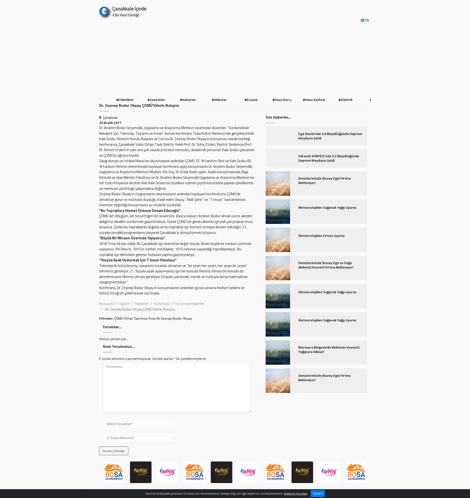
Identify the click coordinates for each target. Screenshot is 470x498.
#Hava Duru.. (251, 99)
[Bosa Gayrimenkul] (114, 472)
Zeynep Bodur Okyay (176, 318)
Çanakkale (110, 117)
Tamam (318, 493)
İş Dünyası (162, 303)
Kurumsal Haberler (189, 303)
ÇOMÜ (118, 318)
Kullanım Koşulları (295, 493)
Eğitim (125, 303)
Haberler (142, 303)
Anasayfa (106, 303)
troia (144, 318)
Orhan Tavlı (132, 318)
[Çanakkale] (104, 10)
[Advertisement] (235, 59)
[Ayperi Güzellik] (141, 472)
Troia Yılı (154, 318)
